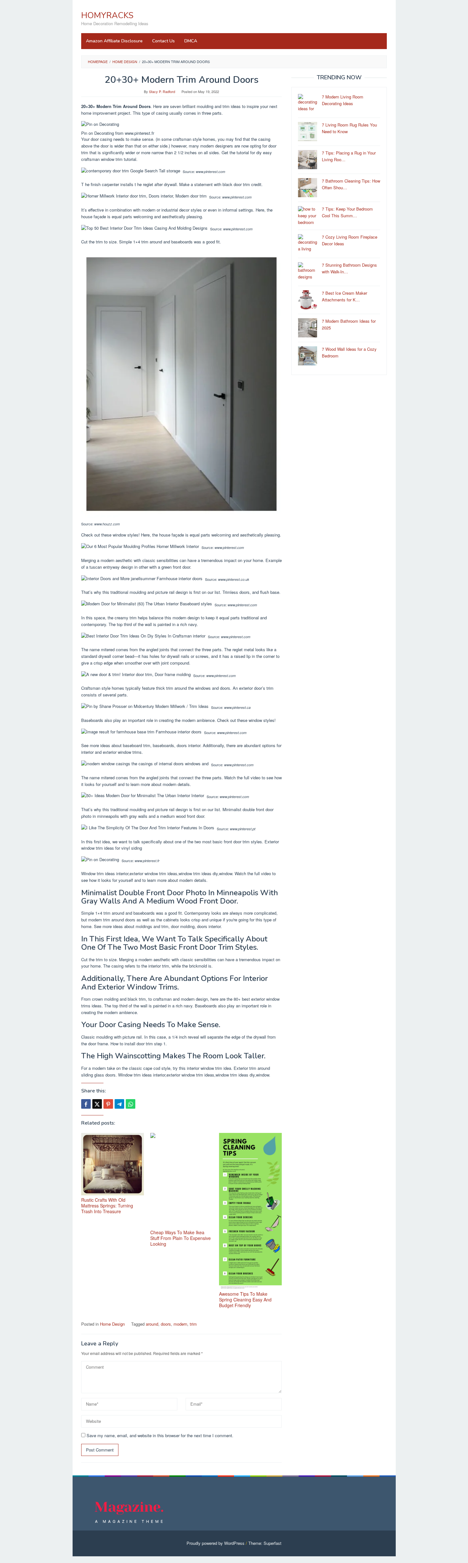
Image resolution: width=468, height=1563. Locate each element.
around (152, 1324)
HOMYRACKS (107, 15)
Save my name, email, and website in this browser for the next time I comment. (160, 1435)
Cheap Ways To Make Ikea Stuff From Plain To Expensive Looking (180, 1238)
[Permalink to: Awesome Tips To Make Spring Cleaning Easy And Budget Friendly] (250, 1211)
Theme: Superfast (264, 1543)
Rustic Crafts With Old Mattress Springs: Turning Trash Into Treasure (107, 1205)
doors (166, 1324)
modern (180, 1324)
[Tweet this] (97, 1104)
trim (193, 1324)
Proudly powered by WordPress (216, 1543)
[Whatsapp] (130, 1104)
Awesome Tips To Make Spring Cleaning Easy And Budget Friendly (245, 1299)
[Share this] (86, 1104)
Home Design (112, 1324)
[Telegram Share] (119, 1104)
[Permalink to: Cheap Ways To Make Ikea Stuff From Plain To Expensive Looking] (181, 1180)
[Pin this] (108, 1104)
